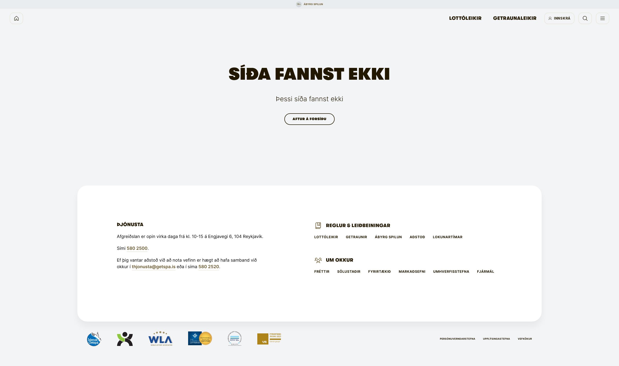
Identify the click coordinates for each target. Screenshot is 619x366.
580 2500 (137, 248)
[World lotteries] (160, 339)
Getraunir (356, 237)
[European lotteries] (200, 339)
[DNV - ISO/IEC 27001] (235, 339)
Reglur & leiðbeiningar (358, 225)
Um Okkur (339, 260)
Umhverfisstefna (451, 272)
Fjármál (485, 272)
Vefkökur (525, 338)
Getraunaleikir (515, 18)
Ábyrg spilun (388, 237)
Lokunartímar (447, 237)
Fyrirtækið (379, 272)
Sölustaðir (349, 272)
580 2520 (209, 266)
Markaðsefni (412, 272)
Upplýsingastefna (496, 338)
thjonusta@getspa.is (154, 266)
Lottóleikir (465, 18)
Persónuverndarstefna (457, 338)
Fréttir (322, 272)
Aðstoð (417, 237)
